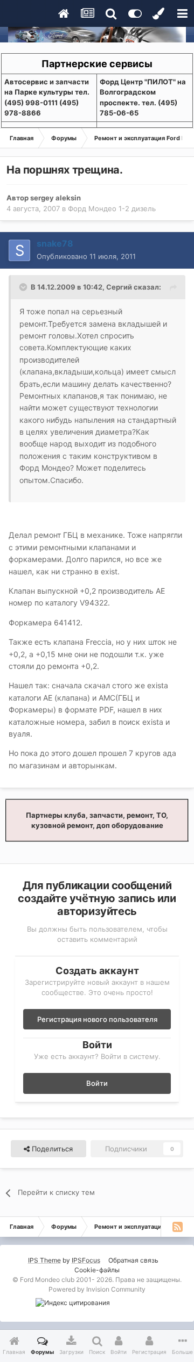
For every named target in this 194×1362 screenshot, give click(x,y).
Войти (97, 1083)
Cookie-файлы (97, 1270)
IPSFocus (86, 1260)
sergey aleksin (55, 197)
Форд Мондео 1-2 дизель (112, 208)
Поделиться (51, 1148)
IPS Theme (44, 1260)
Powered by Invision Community (97, 1289)
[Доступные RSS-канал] (177, 1226)
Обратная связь (133, 1260)
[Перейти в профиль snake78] (19, 250)
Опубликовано (86, 256)
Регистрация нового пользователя (97, 1019)
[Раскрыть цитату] (24, 287)
